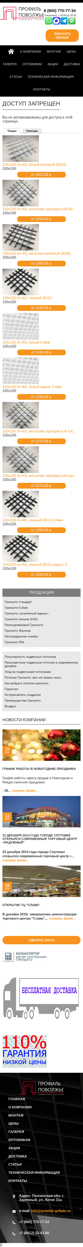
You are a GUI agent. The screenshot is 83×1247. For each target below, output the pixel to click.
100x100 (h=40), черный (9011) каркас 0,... (36, 564)
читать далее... (25, 790)
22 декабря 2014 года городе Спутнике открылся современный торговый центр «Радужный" (39, 839)
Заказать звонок (62, 35)
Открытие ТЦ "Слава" (21, 905)
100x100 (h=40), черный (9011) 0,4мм (32, 520)
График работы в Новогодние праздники (39, 769)
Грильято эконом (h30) (21, 619)
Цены (71, 51)
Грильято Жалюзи (18, 630)
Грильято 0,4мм (16, 607)
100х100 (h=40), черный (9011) (27, 298)
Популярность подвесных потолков (30, 656)
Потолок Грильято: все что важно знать (33, 677)
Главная (12, 51)
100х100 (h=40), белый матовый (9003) (34, 164)
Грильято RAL (15, 642)
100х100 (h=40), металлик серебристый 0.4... (38, 431)
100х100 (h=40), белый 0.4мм (26, 342)
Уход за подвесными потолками (28, 671)
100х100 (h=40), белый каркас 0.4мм (32, 387)
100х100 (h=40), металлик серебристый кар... (39, 476)
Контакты (41, 89)
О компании (30, 51)
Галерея (10, 64)
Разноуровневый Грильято (24, 625)
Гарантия (11, 689)
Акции (53, 64)
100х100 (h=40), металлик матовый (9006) (36, 253)
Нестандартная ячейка (21, 636)
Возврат (10, 706)
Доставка (72, 64)
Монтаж (54, 51)
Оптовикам (32, 64)
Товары (13, 130)
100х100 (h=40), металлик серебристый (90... (38, 209)
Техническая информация (50, 76)
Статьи (16, 76)
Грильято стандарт (18, 602)
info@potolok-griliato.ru (51, 1211)
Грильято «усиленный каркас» (27, 613)
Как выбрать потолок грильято (26, 683)
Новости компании (24, 719)
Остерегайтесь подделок (23, 694)
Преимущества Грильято (23, 700)
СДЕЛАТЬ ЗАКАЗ (42, 940)
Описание (32, 130)
